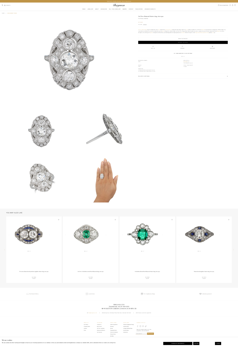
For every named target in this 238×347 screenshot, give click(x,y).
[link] (34, 244)
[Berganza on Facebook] (138, 326)
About (97, 9)
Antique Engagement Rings (128, 324)
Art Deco (139, 29)
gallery (151, 32)
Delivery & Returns (144, 76)
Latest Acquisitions (114, 324)
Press (85, 330)
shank (199, 32)
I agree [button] (218, 343)
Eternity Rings (126, 330)
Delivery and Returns (101, 330)
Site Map (112, 336)
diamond (143, 29)
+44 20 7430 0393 (123, 307)
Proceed (150, 333)
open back (167, 29)
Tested (207, 32)
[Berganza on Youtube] (143, 326)
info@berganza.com (92, 312)
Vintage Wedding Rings (127, 328)
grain (163, 31)
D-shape (196, 32)
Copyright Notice (113, 330)
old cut (159, 29)
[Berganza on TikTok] (146, 326)
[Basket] (232, 5)
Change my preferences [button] (177, 343)
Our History (86, 324)
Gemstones (125, 332)
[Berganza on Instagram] (140, 326)
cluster (146, 29)
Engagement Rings (12, 13)
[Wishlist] (235, 5)
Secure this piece (183, 42)
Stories (111, 328)
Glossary (112, 326)
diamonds (203, 29)
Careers (85, 328)
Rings (83, 9)
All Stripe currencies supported (144, 312)
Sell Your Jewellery (115, 9)
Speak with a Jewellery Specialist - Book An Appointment (119, 1)
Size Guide (185, 61)
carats (187, 29)
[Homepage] (119, 5)
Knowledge (104, 9)
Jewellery (90, 9)
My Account (99, 326)
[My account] (230, 5)
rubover (170, 29)
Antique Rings (126, 326)
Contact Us (99, 324)
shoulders (183, 32)
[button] (181, 56)
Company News (87, 326)
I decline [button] (196, 343)
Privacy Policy (113, 334)
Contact (131, 9)
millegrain (218, 31)
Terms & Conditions (114, 332)
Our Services (99, 332)
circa (213, 32)
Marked (201, 32)
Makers (125, 9)
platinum (204, 32)
